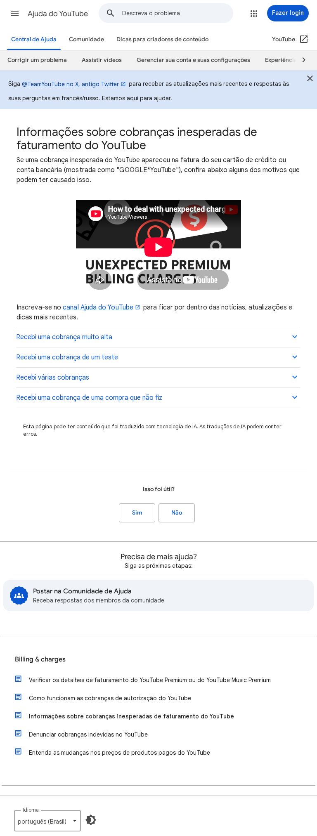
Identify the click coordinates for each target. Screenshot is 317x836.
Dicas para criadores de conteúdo (162, 39)
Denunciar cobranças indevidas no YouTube (88, 734)
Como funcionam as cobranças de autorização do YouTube (110, 698)
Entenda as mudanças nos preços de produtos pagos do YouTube (119, 752)
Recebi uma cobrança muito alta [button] (64, 337)
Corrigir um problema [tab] (37, 60)
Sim (137, 512)
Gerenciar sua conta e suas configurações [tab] (193, 60)
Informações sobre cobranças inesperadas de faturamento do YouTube (131, 716)
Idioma (31, 810)
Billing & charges (40, 659)
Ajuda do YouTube (58, 13)
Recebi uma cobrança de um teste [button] (67, 357)
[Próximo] (300, 60)
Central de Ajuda (34, 39)
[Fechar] (310, 80)
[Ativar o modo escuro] (91, 820)
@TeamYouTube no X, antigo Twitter (70, 84)
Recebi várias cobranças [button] (52, 377)
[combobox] (177, 13)
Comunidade (86, 39)
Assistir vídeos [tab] (102, 60)
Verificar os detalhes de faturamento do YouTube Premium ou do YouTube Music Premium (150, 680)
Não (176, 512)
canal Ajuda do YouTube (98, 307)
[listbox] (47, 820)
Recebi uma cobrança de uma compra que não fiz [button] (89, 398)
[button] (15, 13)
